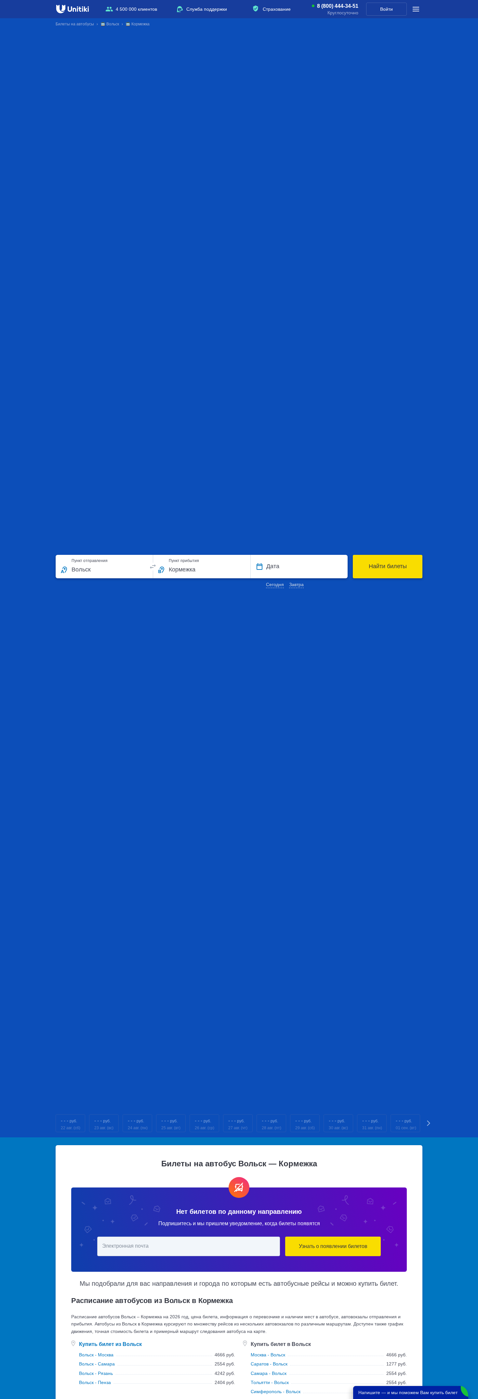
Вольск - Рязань (96, 1373)
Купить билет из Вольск (110, 1344)
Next (428, 1123)
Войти (386, 9)
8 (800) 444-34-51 (337, 6)
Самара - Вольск (268, 1373)
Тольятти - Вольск (270, 1382)
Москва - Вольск (268, 1354)
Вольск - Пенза (95, 1382)
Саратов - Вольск (269, 1363)
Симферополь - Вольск (275, 1391)
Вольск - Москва (96, 1354)
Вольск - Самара (97, 1363)
